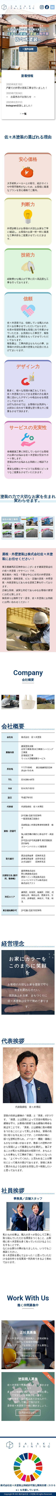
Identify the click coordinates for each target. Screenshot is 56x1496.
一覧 (24, 113)
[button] (52, 7)
